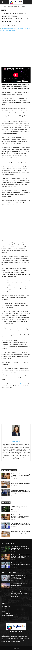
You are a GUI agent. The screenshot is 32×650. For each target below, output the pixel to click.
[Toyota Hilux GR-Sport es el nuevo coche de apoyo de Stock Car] (5, 586)
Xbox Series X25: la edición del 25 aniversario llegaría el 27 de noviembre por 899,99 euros (20, 508)
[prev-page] (2, 498)
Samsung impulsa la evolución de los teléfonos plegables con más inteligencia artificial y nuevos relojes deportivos (21, 492)
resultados (21, 384)
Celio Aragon (6, 25)
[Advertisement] (16, 50)
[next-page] (5, 498)
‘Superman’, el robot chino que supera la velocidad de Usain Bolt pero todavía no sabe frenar (20, 525)
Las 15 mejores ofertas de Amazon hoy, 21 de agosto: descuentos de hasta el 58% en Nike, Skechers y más (20, 475)
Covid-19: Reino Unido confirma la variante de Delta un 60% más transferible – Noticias (19, 577)
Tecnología (3, 6)
